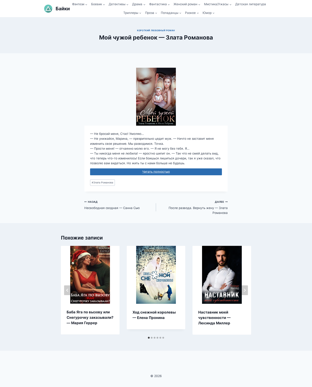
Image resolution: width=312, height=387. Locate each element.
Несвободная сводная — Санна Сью (112, 205)
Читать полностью (156, 171)
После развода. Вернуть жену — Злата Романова (198, 207)
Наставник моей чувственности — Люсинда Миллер (214, 317)
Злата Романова (102, 182)
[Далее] (244, 290)
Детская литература (250, 4)
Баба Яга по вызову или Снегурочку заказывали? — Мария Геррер (90, 317)
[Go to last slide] (67, 290)
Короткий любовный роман (156, 30)
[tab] (149, 338)
